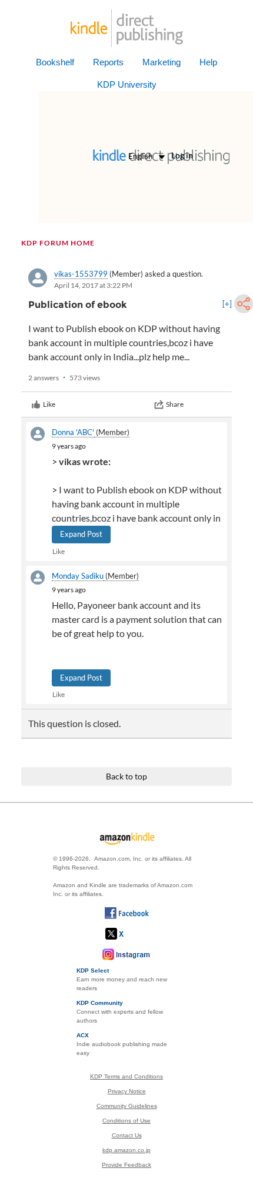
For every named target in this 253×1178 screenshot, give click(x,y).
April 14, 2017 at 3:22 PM (93, 285)
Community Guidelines (126, 1106)
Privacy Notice (127, 1091)
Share (175, 404)
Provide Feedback (126, 1165)
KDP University (127, 84)
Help (208, 62)
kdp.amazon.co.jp (126, 1150)
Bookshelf (55, 62)
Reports (108, 62)
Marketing (161, 62)
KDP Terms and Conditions (126, 1076)
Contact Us (127, 1135)
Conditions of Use (126, 1120)
